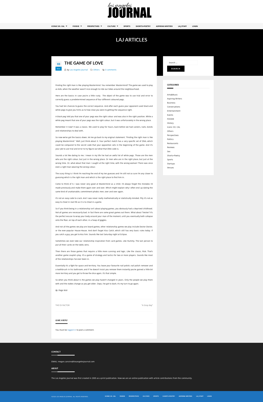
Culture (111, 26)
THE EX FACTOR (62, 305)
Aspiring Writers (164, 26)
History (170, 123)
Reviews (171, 147)
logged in (72, 330)
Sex (168, 151)
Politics (170, 139)
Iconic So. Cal (58, 26)
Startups (171, 163)
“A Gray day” (147, 305)
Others (96, 69)
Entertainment (173, 111)
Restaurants (172, 143)
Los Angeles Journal (79, 69)
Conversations (173, 106)
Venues (170, 167)
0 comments (110, 69)
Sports (127, 26)
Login (195, 26)
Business (171, 102)
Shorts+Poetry (143, 26)
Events (170, 115)
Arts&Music (172, 94)
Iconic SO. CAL (173, 127)
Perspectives (93, 26)
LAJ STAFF (182, 26)
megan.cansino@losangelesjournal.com (76, 361)
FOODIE (76, 26)
